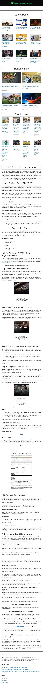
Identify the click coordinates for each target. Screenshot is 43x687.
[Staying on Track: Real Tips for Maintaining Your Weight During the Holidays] (26, 144)
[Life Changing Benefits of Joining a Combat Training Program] (11, 103)
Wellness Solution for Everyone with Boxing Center (6, 60)
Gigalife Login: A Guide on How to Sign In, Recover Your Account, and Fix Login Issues (21, 671)
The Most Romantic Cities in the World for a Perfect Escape (7, 29)
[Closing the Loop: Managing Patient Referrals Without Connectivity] (7, 39)
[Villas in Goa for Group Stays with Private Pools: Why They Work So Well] (26, 121)
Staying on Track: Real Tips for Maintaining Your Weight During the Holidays (26, 151)
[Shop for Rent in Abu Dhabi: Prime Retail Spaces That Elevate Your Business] (31, 82)
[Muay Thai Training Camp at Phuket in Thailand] (21, 56)
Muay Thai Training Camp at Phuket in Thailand (20, 60)
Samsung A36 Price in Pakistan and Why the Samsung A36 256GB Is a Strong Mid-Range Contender (5, 152)
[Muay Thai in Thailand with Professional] (16, 144)
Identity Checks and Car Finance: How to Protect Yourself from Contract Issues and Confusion (16, 128)
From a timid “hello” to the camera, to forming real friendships (35, 29)
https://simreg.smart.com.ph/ (8, 261)
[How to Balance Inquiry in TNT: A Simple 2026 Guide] (21, 39)
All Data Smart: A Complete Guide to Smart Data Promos (14, 667)
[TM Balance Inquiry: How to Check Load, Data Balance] (21, 24)
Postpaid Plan (20, 626)
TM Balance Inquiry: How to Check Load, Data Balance (21, 29)
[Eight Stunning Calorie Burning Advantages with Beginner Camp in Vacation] (5, 121)
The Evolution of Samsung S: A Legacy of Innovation (35, 44)
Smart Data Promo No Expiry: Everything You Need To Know (15, 669)
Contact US (4, 678)
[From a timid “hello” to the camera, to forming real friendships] (35, 24)
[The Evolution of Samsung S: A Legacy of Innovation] (35, 39)
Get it (21, 434)
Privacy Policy (5, 682)
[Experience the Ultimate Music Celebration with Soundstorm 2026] (31, 103)
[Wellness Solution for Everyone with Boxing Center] (7, 56)
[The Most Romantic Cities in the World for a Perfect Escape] (7, 24)
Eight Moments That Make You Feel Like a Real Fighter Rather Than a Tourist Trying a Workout (37, 128)
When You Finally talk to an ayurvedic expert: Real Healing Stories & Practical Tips (10, 86)
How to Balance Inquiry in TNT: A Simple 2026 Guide (21, 44)
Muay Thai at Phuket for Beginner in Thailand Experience (37, 149)
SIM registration (10, 583)
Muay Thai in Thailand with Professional (16, 148)
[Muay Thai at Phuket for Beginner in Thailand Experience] (37, 144)
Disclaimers (4, 680)
